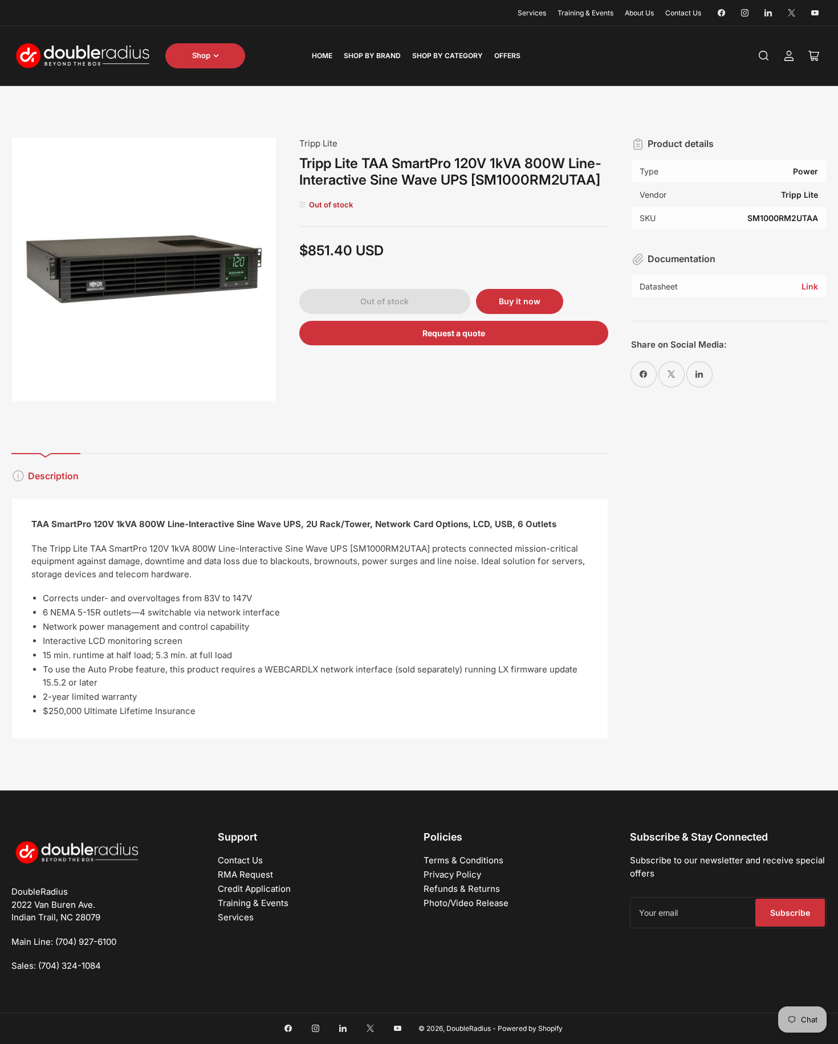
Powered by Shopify (530, 1028)
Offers (507, 55)
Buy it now (519, 301)
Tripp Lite (318, 143)
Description (53, 476)
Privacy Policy (452, 874)
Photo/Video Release (466, 903)
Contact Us (683, 13)
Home (322, 55)
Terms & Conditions (463, 860)
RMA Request (245, 874)
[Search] (763, 55)
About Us (639, 13)
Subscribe (790, 912)
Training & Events (585, 13)
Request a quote (453, 333)
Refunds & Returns (462, 888)
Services (532, 13)
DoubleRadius (468, 1028)
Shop (201, 55)
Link (810, 286)
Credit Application (254, 888)
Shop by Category (447, 55)
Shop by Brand (372, 55)
